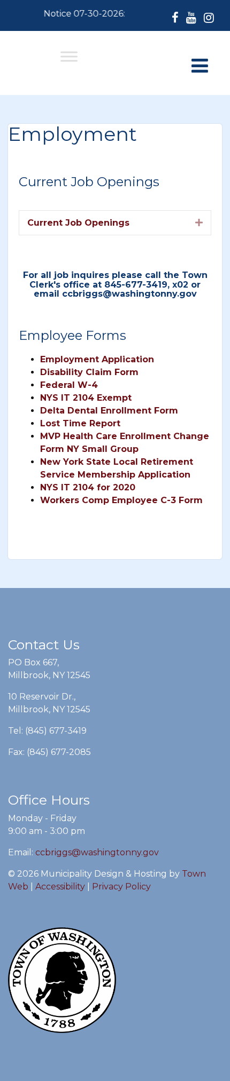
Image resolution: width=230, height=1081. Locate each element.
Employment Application (97, 359)
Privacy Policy (121, 886)
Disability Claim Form (89, 372)
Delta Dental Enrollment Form (109, 411)
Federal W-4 (69, 385)
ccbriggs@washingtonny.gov (97, 852)
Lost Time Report (80, 423)
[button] (199, 222)
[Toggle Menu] (69, 56)
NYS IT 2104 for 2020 (87, 487)
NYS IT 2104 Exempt (86, 398)
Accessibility (60, 886)
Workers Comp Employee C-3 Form (121, 500)
